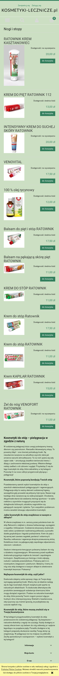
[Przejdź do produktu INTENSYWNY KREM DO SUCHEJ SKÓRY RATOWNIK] (14, 143)
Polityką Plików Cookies (11, 669)
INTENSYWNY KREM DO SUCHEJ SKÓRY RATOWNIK (29, 129)
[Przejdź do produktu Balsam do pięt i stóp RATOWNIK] (14, 240)
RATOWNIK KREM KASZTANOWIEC (17, 41)
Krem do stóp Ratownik (21, 316)
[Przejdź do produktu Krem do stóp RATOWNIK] (14, 357)
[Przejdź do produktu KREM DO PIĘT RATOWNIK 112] (14, 107)
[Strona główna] (29, 10)
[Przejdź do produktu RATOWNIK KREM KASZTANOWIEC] (14, 65)
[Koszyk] (51, 20)
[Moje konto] (37, 20)
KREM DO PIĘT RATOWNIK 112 (27, 95)
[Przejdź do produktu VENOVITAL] (14, 173)
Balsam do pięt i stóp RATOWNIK (29, 229)
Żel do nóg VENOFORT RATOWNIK (21, 406)
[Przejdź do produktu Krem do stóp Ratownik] (14, 327)
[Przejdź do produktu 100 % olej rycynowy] (14, 206)
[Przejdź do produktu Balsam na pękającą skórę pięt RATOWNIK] (14, 268)
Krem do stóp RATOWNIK (23, 344)
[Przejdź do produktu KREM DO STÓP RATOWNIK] (14, 296)
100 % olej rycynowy (19, 190)
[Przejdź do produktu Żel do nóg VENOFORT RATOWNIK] (14, 415)
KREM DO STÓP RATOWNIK (25, 288)
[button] (7, 20)
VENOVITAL (13, 162)
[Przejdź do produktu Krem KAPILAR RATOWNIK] (14, 384)
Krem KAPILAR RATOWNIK (24, 376)
